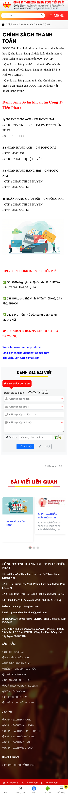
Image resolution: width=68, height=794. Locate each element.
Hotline (48, 792)
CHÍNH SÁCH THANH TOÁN (19, 725)
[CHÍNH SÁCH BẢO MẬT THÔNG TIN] (50, 502)
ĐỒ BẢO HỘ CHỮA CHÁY (18, 663)
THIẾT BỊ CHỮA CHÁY (16, 697)
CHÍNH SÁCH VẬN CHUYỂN (19, 748)
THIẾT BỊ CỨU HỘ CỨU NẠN (19, 702)
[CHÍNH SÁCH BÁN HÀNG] (17, 505)
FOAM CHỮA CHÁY (15, 691)
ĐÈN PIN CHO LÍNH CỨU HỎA (20, 669)
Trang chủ (20, 792)
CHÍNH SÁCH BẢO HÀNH (18, 742)
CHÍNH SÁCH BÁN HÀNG (15, 523)
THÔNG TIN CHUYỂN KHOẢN (20, 765)
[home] (3, 24)
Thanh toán (10, 757)
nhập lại (45, 446)
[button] (50, 16)
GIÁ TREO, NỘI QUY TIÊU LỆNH (21, 686)
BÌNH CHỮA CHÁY (14, 652)
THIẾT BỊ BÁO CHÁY (15, 674)
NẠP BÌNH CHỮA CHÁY (17, 657)
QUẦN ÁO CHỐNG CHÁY (17, 680)
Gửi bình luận (25, 446)
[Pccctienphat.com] (33, 9)
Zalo (34, 792)
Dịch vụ (7, 712)
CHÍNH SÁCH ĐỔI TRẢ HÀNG (20, 736)
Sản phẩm (9, 644)
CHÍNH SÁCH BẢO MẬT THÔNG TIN (47, 515)
